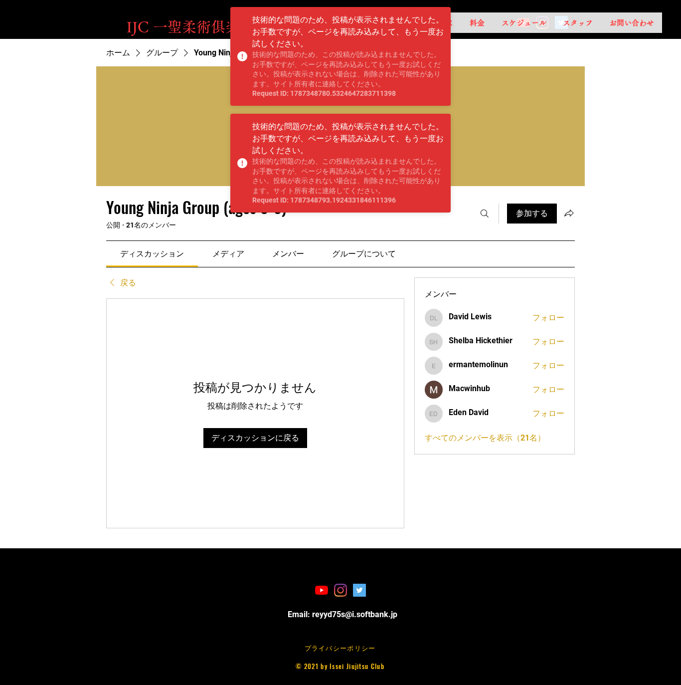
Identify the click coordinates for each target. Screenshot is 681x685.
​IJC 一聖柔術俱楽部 (190, 26)
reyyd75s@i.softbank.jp (354, 614)
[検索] (485, 214)
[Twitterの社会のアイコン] (359, 590)
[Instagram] (340, 590)
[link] (152, 253)
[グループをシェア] (569, 213)
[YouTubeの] (321, 590)
